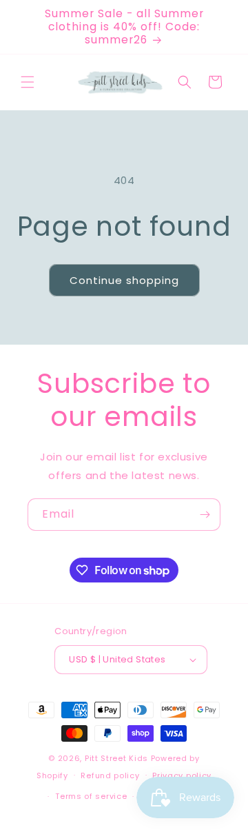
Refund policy (110, 775)
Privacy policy (181, 775)
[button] (27, 82)
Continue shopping (124, 280)
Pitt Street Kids (116, 758)
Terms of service (91, 796)
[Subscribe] (204, 514)
